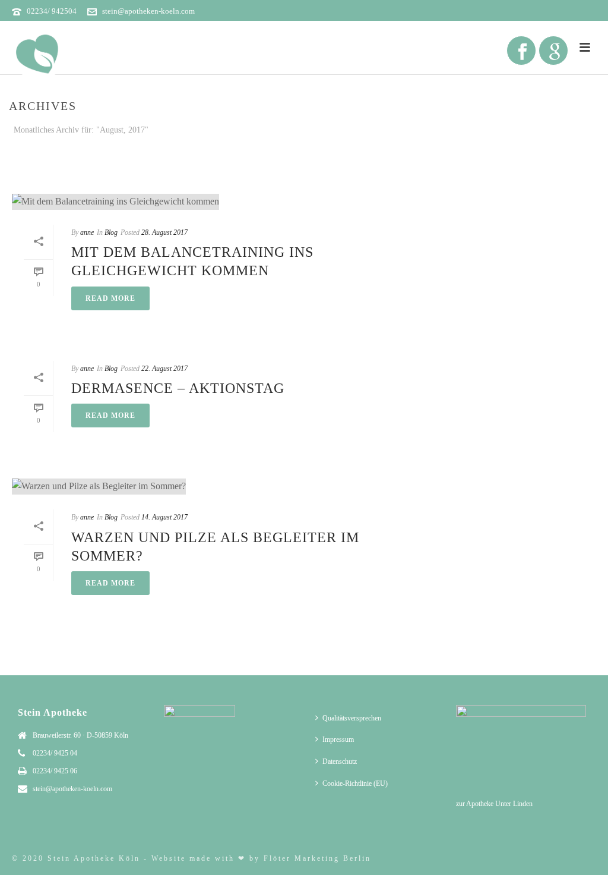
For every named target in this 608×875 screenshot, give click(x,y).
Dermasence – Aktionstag (177, 388)
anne (87, 232)
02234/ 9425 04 (55, 753)
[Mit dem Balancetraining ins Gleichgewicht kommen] (222, 201)
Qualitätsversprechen (351, 718)
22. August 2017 (164, 368)
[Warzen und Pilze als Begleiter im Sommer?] (222, 486)
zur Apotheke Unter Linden (494, 804)
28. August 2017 (164, 232)
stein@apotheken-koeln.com (148, 11)
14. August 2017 (164, 517)
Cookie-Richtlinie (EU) (355, 783)
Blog (111, 232)
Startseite (464, 152)
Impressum (338, 739)
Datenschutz (339, 761)
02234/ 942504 (52, 11)
